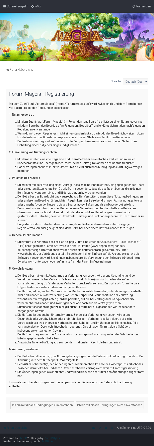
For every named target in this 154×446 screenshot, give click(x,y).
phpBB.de (47, 441)
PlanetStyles (52, 438)
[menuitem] (36, 6)
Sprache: (116, 81)
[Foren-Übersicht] (77, 37)
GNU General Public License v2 (121, 241)
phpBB (23, 438)
